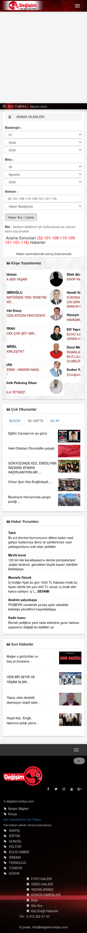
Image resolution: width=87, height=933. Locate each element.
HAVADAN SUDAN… (23, 319)
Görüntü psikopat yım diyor (23, 560)
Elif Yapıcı (16, 329)
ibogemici (11, 608)
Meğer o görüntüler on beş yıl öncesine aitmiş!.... (22, 652)
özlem (8, 532)
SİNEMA (15, 848)
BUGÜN (14, 420)
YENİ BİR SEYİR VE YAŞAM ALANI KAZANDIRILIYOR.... (21, 673)
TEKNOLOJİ (17, 853)
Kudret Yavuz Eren (23, 369)
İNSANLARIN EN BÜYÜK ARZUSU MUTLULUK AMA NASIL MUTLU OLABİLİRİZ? (33, 356)
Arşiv (34, 891)
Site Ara (36, 896)
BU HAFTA (35, 420)
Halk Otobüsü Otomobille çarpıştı (31, 448)
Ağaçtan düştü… (39, 106)
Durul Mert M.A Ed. (23, 347)
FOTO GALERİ (41, 870)
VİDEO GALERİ (42, 875)
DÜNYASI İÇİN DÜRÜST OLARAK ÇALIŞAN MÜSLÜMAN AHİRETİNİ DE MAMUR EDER (36, 301)
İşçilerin (9, 600)
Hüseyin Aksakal (22, 314)
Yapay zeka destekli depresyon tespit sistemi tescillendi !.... (24, 693)
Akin (7, 555)
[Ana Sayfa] (22, 767)
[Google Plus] (80, 781)
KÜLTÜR (15, 837)
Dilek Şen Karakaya (24, 274)
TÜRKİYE (15, 859)
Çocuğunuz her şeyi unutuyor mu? (33, 374)
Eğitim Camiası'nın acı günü (27, 433)
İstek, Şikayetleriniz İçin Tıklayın (22, 810)
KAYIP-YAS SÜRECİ (23, 279)
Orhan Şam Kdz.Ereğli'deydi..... (30, 481)
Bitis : (9, 159)
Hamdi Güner (19, 292)
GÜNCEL (15, 832)
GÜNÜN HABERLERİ (46, 886)
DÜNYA (14, 864)
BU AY (55, 420)
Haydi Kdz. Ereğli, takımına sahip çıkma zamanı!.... (21, 714)
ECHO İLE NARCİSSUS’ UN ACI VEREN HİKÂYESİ (32, 336)
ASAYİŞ (14, 821)
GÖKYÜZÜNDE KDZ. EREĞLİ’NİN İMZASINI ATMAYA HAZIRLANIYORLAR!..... (32, 467)
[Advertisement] (43, 57)
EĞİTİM (14, 827)
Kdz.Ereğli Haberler (44, 902)
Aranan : (11, 191)
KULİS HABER (19, 843)
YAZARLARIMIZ (42, 880)
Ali (6, 568)
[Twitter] (56, 781)
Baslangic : (13, 127)
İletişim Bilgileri (18, 799)
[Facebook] (48, 781)
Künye (12, 805)
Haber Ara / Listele (21, 217)
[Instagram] (64, 781)
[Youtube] (72, 781)
